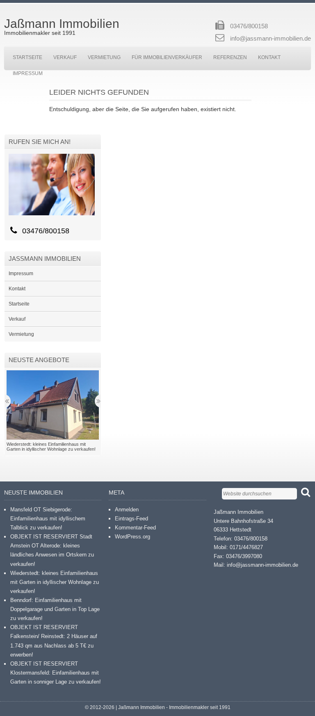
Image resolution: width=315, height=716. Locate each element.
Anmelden (127, 509)
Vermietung (104, 57)
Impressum (28, 73)
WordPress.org (132, 537)
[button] (53, 405)
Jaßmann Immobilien (61, 23)
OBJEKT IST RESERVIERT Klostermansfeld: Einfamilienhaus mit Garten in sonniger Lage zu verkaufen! (55, 673)
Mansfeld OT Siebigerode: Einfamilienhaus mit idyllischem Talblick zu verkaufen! (47, 518)
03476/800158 (249, 26)
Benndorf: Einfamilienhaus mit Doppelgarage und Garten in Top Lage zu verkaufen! (55, 609)
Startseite (27, 57)
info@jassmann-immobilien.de (270, 38)
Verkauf (65, 57)
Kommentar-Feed (135, 527)
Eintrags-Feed (131, 518)
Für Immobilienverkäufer (167, 57)
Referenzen (230, 57)
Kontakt (269, 57)
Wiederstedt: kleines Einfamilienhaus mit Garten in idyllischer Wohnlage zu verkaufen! (54, 582)
